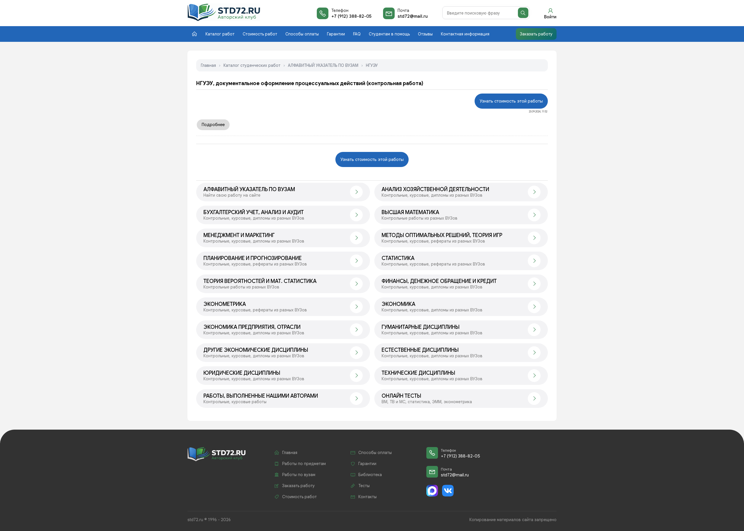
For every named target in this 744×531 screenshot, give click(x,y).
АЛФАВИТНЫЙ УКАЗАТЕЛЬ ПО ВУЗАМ (323, 65)
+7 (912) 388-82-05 (351, 16)
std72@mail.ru (413, 16)
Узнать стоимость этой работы (511, 101)
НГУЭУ (372, 65)
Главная (208, 65)
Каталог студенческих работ (251, 65)
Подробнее (213, 124)
